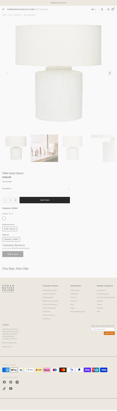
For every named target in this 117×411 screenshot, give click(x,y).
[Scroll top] (114, 408)
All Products (17, 15)
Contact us (46, 319)
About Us (73, 301)
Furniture (100, 308)
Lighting (100, 301)
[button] (3, 9)
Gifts (98, 312)
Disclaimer (46, 312)
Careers (73, 297)
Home (4, 15)
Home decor (101, 290)
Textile (99, 304)
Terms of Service (49, 315)
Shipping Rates (48, 297)
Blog (72, 304)
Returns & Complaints (50, 301)
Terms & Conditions (50, 304)
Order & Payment (49, 294)
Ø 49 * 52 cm (10, 229)
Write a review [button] (13, 254)
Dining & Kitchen (103, 294)
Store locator (75, 290)
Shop (10, 15)
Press (72, 308)
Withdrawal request (50, 290)
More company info (9, 343)
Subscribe (109, 333)
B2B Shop (74, 294)
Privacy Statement (49, 308)
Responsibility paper (77, 312)
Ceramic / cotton (12, 240)
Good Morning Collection (106, 297)
